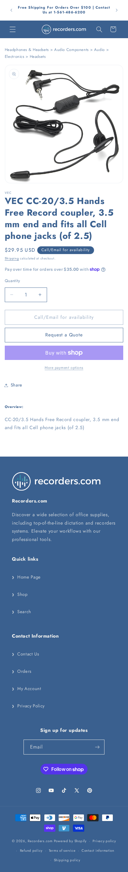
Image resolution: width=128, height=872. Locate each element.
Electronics (14, 56)
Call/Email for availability (65, 250)
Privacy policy (104, 841)
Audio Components (71, 49)
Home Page (26, 577)
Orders (22, 671)
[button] (12, 29)
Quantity (12, 281)
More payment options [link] (64, 367)
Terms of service (62, 850)
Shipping (12, 258)
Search (21, 611)
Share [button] (16, 385)
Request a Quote (64, 334)
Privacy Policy (28, 705)
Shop (20, 594)
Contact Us (25, 654)
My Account (26, 688)
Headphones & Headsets (27, 49)
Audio (99, 49)
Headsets (38, 56)
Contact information (98, 850)
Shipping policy (67, 860)
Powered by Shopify (70, 841)
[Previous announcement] (11, 10)
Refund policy (31, 850)
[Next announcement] (116, 10)
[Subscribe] (97, 747)
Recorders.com (40, 841)
